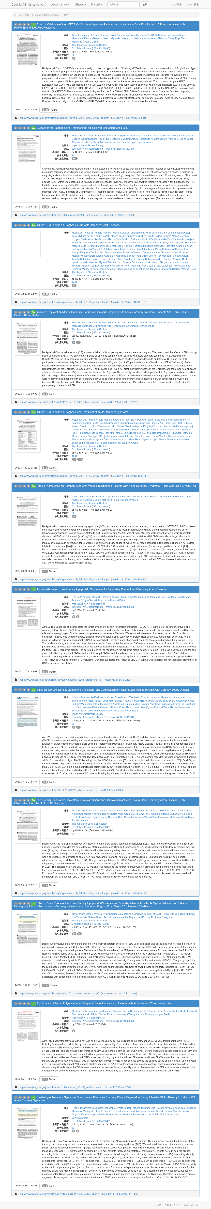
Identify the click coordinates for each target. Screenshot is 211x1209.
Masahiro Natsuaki (134, 817)
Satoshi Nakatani (98, 242)
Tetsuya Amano (114, 1114)
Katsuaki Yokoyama (168, 35)
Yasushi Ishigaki (117, 135)
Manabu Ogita (141, 596)
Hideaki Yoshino (123, 268)
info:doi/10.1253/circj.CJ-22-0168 (129, 893)
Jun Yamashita (79, 917)
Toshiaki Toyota (80, 810)
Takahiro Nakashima (134, 432)
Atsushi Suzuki (167, 429)
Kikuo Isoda (103, 600)
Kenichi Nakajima (186, 239)
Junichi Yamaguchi (90, 436)
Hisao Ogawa (142, 439)
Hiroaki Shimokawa (180, 707)
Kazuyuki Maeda (96, 1114)
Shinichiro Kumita (145, 235)
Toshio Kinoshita (113, 252)
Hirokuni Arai (157, 422)
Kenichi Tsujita (149, 239)
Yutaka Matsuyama (102, 704)
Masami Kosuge (80, 255)
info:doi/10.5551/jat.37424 (118, 1087)
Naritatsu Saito (115, 817)
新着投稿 (96, 4)
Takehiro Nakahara (145, 259)
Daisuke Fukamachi (133, 262)
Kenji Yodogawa (108, 436)
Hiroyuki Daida (90, 41)
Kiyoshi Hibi (89, 496)
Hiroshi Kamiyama (145, 249)
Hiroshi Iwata (147, 700)
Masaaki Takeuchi (171, 255)
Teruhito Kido (97, 252)
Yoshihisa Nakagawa (135, 419)
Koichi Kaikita (105, 249)
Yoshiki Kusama (127, 235)
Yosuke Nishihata (93, 813)
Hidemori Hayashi (130, 38)
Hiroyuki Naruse (131, 700)
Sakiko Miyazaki (111, 38)
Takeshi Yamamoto (114, 917)
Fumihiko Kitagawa (150, 697)
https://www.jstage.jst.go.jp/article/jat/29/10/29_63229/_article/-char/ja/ (56, 790)
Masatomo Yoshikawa (131, 913)
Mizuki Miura (78, 913)
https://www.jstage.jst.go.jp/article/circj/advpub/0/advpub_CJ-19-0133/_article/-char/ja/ (64, 475)
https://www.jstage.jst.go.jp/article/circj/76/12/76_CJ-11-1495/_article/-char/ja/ (60, 1193)
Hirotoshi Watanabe (82, 817)
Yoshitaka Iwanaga (178, 426)
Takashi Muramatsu (112, 700)
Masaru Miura (79, 245)
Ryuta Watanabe (138, 35)
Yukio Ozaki (179, 265)
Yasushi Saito (79, 710)
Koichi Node (131, 242)
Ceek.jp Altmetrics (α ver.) (29, 4)
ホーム (17, 14)
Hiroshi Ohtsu (118, 707)
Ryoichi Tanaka (107, 259)
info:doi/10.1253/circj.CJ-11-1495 (120, 1193)
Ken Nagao (130, 917)
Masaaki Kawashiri (165, 249)
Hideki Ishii (170, 422)
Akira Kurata (167, 252)
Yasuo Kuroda (148, 1111)
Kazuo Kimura (94, 235)
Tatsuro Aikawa (182, 322)
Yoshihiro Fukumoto (123, 704)
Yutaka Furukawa (170, 813)
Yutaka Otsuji (183, 232)
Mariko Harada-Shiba (83, 135)
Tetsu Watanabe (163, 265)
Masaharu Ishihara (114, 419)
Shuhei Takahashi (108, 1014)
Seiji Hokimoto (84, 707)
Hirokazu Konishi (110, 596)
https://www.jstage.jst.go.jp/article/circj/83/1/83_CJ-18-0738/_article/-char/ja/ (59, 402)
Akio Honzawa (114, 325)
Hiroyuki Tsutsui (158, 439)
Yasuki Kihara (79, 235)
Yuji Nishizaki (160, 38)
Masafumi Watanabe (154, 245)
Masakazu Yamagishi (83, 232)
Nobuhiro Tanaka (89, 259)
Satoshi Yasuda (107, 268)
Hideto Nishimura (170, 697)
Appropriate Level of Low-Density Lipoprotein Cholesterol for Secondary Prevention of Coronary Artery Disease (101, 589)
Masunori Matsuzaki (113, 710)
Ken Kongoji (101, 429)
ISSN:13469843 (101, 48)
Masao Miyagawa (91, 265)
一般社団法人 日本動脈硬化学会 (88, 603)
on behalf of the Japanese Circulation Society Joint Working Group (131, 441)
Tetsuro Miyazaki (94, 1011)
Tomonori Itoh (160, 426)
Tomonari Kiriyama (132, 252)
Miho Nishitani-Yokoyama (85, 322)
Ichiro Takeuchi (80, 432)
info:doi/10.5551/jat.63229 (109, 790)
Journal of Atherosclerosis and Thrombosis (94, 148)
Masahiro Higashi (98, 262)
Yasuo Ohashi (151, 817)
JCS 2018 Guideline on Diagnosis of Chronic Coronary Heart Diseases (78, 225)
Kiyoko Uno (78, 499)
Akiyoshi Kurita (79, 1114)
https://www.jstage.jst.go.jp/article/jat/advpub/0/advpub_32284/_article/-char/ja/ (60, 679)
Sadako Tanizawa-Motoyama (169, 700)
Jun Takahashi (183, 429)
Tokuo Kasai (119, 249)
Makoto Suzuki (95, 917)
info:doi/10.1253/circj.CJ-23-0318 (129, 117)
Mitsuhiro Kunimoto (82, 325)
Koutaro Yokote (159, 138)
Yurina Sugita (130, 1011)
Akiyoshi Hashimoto (183, 259)
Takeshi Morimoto (98, 810)
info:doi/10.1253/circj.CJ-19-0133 (129, 475)
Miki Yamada (99, 325)
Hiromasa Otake (183, 496)
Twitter (50, 109)
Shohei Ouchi (166, 322)
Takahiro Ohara (90, 249)
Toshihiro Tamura (113, 432)
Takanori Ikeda (137, 232)
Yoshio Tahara (116, 426)
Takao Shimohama (149, 429)
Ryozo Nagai (131, 710)
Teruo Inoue (176, 810)
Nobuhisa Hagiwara (109, 422)
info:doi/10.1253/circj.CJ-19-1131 (129, 302)
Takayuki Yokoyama (147, 322)
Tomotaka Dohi (158, 596)
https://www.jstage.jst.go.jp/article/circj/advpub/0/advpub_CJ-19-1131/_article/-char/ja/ (64, 302)
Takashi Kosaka (164, 1111)
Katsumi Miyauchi (93, 38)
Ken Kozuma (151, 496)
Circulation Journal (81, 48)
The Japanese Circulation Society (89, 45)
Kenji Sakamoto (116, 429)
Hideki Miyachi (187, 913)
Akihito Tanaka (96, 432)
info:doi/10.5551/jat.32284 (118, 679)
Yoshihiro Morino (134, 426)
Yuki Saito (152, 35)
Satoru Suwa (137, 813)
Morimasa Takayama (162, 917)
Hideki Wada (148, 265)
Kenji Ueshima (153, 232)
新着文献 (79, 4)
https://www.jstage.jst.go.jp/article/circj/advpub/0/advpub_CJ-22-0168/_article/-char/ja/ (64, 893)
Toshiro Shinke (167, 496)
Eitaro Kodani (96, 255)
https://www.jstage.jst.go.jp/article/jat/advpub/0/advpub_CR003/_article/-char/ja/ (61, 215)
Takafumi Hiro (114, 262)
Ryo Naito (77, 596)
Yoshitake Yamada (110, 265)
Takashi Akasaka (120, 232)
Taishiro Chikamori (131, 239)
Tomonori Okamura (152, 135)
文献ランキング (59, 4)
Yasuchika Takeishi (97, 239)
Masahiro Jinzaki (180, 235)
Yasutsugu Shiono (124, 255)
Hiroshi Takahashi (130, 697)
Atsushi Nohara (89, 138)
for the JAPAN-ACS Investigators (161, 1114)
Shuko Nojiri (174, 38)
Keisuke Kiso (182, 249)
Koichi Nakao (153, 419)
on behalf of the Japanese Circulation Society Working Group (164, 268)
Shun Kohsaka (142, 436)
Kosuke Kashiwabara (97, 697)
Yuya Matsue (146, 38)
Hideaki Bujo (104, 138)
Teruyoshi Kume (151, 252)
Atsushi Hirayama (163, 242)
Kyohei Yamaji (100, 817)
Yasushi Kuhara (181, 1111)
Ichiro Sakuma (142, 704)
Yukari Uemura (112, 913)
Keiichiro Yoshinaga (131, 265)
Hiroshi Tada (114, 239)
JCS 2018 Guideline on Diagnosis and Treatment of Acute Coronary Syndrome (82, 412)
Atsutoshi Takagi (126, 1014)
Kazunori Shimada (127, 322)
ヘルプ (157, 1205)
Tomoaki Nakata (80, 242)
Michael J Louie (92, 499)
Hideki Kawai (94, 700)
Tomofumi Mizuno (119, 1111)
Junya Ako (144, 422)
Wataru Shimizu (90, 268)
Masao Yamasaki (95, 913)
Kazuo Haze (128, 439)
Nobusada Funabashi (184, 242)
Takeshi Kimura (110, 235)
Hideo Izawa (132, 707)
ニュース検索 (192, 4)
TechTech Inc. (191, 1205)
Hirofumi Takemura (99, 426)
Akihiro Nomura (164, 259)
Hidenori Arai (101, 135)
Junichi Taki (155, 255)
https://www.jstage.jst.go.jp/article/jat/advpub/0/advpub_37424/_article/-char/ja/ (60, 1087)
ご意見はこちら (173, 1205)
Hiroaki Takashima (81, 1107)
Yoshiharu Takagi (110, 499)
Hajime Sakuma (163, 235)
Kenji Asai (135, 1111)
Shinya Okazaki (130, 325)
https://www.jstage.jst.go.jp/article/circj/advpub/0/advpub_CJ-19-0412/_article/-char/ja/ (64, 579)
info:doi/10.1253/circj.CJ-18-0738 (119, 402)
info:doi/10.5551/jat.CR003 (119, 215)
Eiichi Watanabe (83, 704)
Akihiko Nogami (116, 242)
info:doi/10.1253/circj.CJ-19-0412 (129, 579)
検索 (144, 4)
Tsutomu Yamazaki (177, 439)
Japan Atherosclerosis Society (87, 145)
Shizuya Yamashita (140, 138)
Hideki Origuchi (184, 422)
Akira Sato (109, 255)
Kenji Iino (148, 426)
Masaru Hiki (78, 1011)
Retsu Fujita (130, 810)
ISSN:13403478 (126, 148)
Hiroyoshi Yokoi (115, 245)
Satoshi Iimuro (79, 700)
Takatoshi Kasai (174, 596)
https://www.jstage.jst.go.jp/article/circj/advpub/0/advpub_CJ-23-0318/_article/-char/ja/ (64, 117)
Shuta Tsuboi (127, 596)
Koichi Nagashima (119, 35)
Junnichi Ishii (78, 697)
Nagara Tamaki (103, 232)
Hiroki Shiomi (142, 255)
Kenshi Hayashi (80, 262)
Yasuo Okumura (100, 35)
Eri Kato (131, 249)
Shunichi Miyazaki (129, 422)
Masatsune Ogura (172, 135)
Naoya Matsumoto (169, 262)
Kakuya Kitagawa (81, 252)
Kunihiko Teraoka (167, 239)
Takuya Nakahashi (125, 259)
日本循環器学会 (80, 1117)
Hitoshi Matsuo (151, 262)
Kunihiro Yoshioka (133, 245)
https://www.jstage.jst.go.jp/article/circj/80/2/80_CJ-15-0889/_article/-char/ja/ (59, 993)
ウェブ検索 (175, 4)
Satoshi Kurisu (181, 252)
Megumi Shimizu (146, 1011)
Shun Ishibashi (134, 135)
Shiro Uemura (168, 232)
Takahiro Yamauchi (82, 35)
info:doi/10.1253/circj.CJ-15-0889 (119, 993)
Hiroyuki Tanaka (171, 913)
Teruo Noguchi (153, 432)
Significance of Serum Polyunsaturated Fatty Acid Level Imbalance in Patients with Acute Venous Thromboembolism (104, 1003)
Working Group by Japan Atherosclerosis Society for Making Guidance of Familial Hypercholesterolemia (133, 140)
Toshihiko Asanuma (175, 245)
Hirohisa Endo (87, 429)
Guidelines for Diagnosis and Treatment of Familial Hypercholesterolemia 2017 (83, 128)
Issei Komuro (144, 917)
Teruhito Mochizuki (97, 245)
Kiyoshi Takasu (90, 1014)
